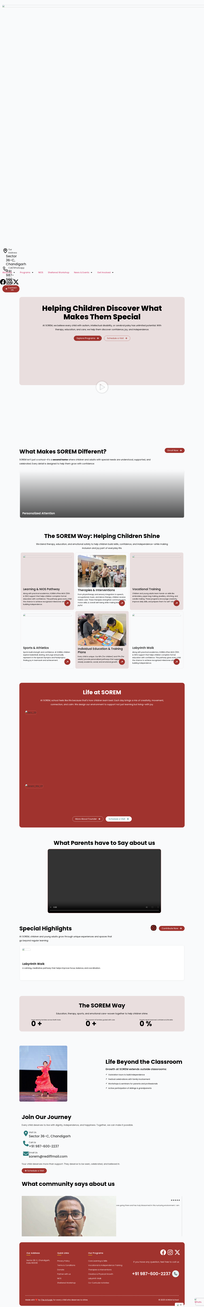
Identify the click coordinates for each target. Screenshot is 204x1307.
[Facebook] (163, 1252)
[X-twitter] (177, 1252)
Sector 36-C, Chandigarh (50, 1136)
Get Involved (103, 272)
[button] (102, 387)
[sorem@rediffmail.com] (26, 1154)
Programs (25, 272)
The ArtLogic (47, 1299)
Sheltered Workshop (58, 272)
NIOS (40, 272)
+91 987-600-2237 (10, 277)
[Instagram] (154, 928)
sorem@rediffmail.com (48, 1156)
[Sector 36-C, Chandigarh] (5, 251)
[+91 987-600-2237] (5, 269)
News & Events (81, 272)
